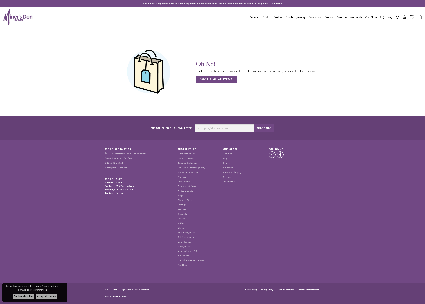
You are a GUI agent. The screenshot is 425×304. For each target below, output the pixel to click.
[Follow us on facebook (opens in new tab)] (280, 154)
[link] (390, 17)
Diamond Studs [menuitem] (185, 200)
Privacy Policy (267, 289)
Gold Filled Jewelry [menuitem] (187, 232)
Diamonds (315, 17)
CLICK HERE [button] (275, 3)
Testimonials (229, 181)
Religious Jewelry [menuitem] (186, 237)
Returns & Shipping (232, 172)
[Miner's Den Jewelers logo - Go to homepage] (18, 17)
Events (226, 162)
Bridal (266, 17)
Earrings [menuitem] (182, 204)
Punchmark (121, 296)
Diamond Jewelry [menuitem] (186, 158)
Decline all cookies (23, 296)
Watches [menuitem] (182, 176)
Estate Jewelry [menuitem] (184, 241)
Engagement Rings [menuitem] (187, 186)
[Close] (421, 3)
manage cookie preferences (32, 289)
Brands (329, 17)
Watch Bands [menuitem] (184, 255)
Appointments (353, 17)
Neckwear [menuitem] (182, 209)
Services (254, 17)
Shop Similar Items (216, 79)
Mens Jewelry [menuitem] (184, 246)
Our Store (371, 17)
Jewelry (301, 17)
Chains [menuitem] (181, 227)
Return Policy (251, 289)
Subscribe (264, 128)
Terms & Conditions (285, 289)
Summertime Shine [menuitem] (186, 153)
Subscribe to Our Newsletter (171, 128)
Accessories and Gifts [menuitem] (188, 251)
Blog (225, 158)
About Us (227, 153)
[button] (382, 17)
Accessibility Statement (308, 289)
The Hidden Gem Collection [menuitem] (191, 260)
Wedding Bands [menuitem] (185, 190)
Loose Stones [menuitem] (184, 181)
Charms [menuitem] (181, 218)
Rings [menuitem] (180, 195)
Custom (278, 17)
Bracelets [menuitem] (182, 213)
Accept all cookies (46, 296)
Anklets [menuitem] (181, 223)
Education (228, 167)
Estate (289, 17)
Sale (339, 17)
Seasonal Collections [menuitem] (187, 162)
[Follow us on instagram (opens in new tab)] (272, 154)
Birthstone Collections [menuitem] (188, 172)
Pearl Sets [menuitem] (182, 264)
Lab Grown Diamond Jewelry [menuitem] (191, 167)
